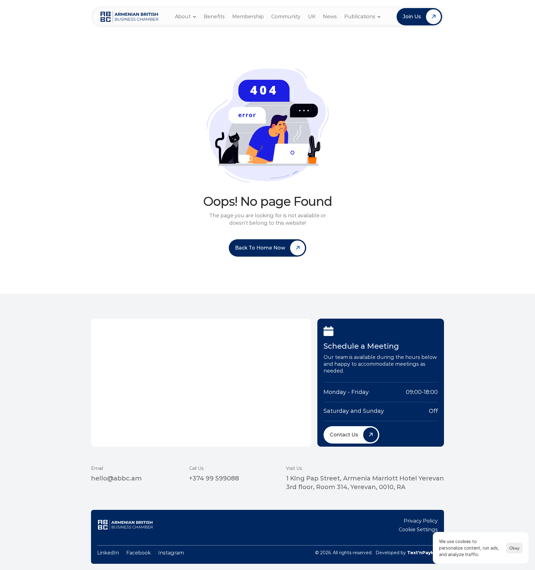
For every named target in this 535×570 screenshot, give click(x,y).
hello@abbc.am (116, 478)
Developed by (407, 552)
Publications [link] (359, 17)
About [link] (183, 17)
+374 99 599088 (214, 478)
